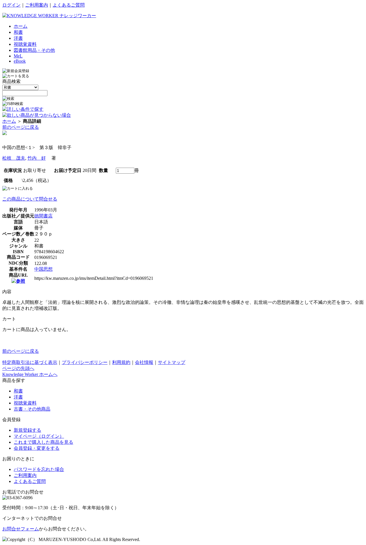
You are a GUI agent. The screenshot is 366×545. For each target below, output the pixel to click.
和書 (18, 391)
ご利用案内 (36, 5)
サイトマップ (171, 362)
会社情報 (144, 362)
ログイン (11, 5)
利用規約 (121, 362)
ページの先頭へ (18, 368)
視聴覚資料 (25, 403)
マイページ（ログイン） (39, 436)
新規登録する (27, 430)
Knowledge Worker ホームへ (29, 374)
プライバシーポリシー (85, 362)
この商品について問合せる (29, 199)
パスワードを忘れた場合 (39, 469)
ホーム (9, 121)
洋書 (18, 397)
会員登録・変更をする (36, 448)
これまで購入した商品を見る (43, 442)
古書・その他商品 (32, 409)
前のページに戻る (20, 127)
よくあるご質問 (69, 5)
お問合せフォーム (20, 528)
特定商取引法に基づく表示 (29, 362)
